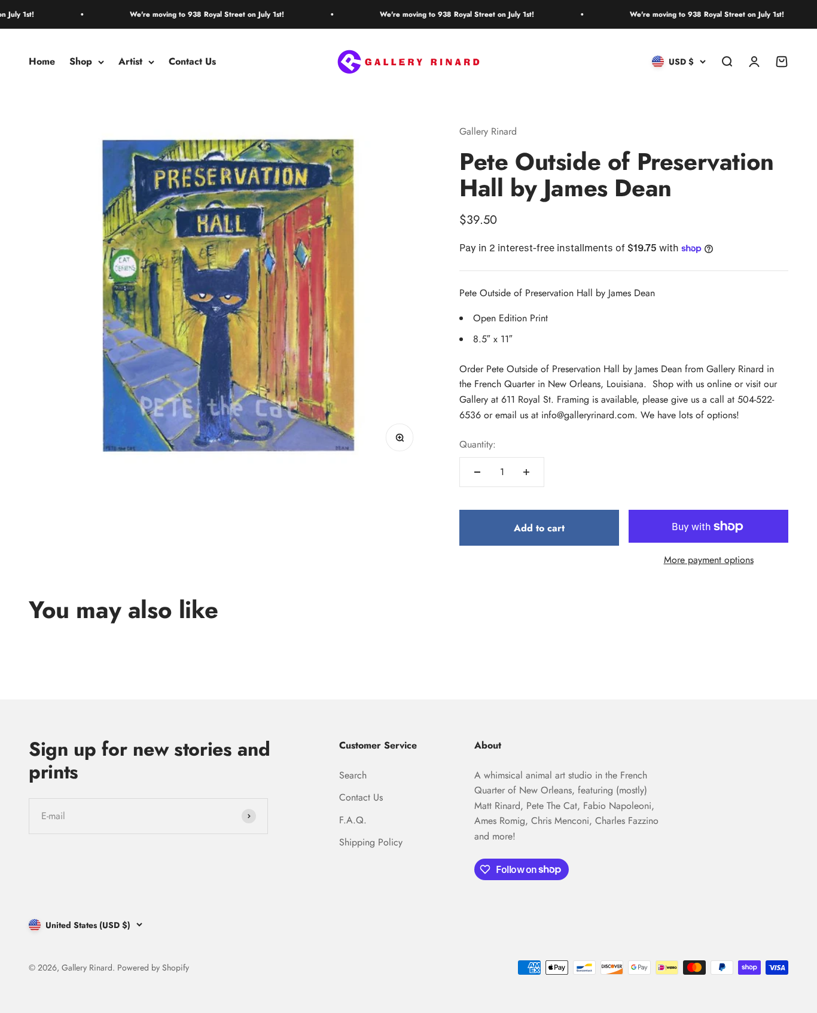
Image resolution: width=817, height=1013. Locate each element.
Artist (130, 62)
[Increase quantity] (526, 472)
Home (42, 62)
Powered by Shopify (153, 968)
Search (353, 775)
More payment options (709, 560)
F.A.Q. (353, 820)
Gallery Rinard (488, 131)
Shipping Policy (371, 842)
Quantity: (477, 444)
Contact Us (192, 62)
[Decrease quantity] (477, 472)
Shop (80, 62)
